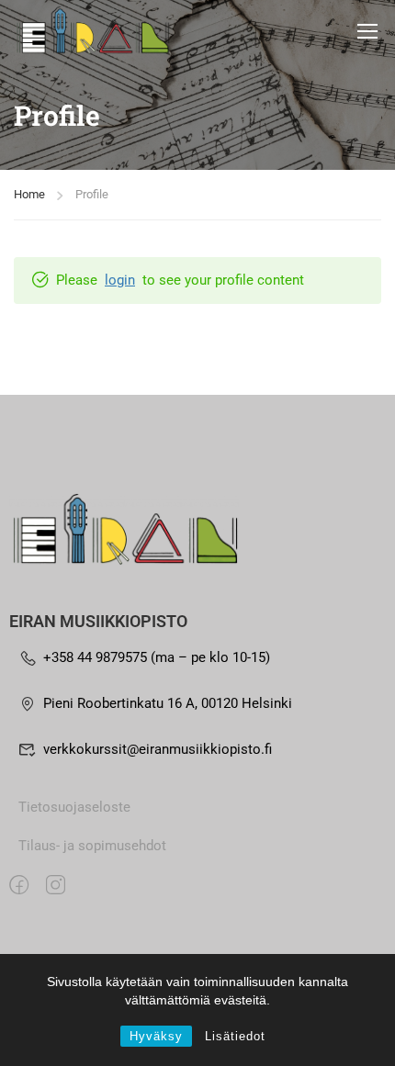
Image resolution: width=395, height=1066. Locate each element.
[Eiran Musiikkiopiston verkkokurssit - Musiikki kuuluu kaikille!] (92, 30)
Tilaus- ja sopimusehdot (92, 845)
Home (29, 194)
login (120, 280)
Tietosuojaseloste (74, 807)
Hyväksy (156, 1036)
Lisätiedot (235, 1036)
